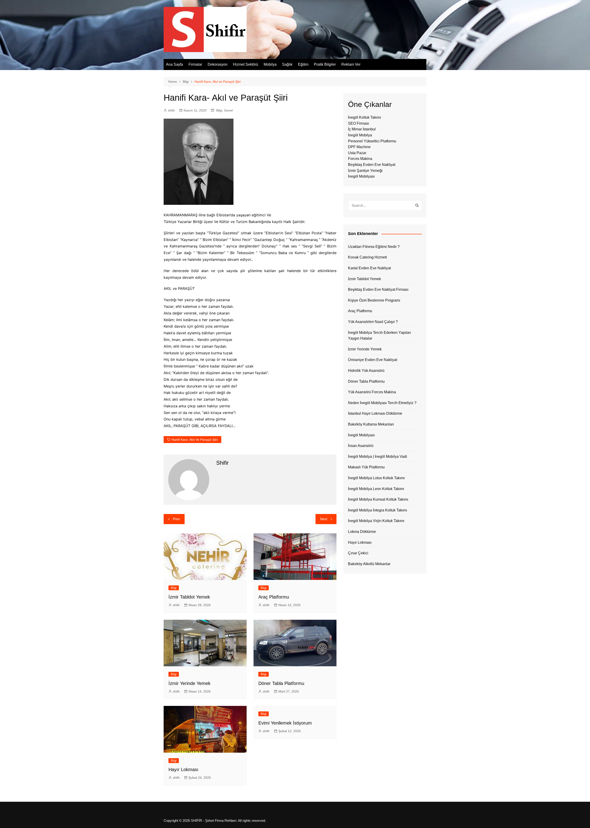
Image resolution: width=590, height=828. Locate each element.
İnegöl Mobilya (360, 135)
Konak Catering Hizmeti (367, 257)
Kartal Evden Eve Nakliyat (369, 268)
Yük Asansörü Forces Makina (372, 392)
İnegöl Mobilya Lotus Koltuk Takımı (376, 478)
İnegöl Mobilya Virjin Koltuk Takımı (376, 521)
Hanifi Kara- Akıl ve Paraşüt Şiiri (194, 439)
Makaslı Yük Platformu (366, 467)
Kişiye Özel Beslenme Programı (374, 300)
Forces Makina (360, 159)
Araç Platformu (273, 596)
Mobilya (270, 64)
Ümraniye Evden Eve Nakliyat (372, 360)
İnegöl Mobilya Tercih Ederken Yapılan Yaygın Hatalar (379, 336)
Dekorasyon (217, 64)
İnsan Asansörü (360, 446)
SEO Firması (358, 123)
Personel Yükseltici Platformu (372, 141)
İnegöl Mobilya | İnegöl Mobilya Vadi (377, 456)
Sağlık (287, 64)
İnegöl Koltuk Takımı (364, 117)
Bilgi (219, 110)
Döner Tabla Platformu (281, 683)
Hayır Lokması (183, 769)
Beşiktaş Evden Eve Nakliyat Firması (378, 289)
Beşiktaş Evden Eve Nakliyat (371, 165)
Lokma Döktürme (362, 532)
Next (323, 519)
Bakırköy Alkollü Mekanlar (369, 564)
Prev (176, 519)
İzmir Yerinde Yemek (189, 683)
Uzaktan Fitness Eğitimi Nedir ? (374, 247)
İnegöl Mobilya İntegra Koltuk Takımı (377, 510)
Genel (228, 110)
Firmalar (195, 64)
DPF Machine (359, 147)
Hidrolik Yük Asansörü (366, 371)
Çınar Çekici (358, 553)
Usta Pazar (357, 153)
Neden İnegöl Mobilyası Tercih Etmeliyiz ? (382, 403)
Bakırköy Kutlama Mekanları (371, 424)
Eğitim (303, 64)
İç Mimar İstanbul (362, 129)
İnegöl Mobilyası (361, 176)
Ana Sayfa (174, 64)
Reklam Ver (350, 64)
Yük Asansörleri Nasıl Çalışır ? (373, 322)
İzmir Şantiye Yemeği (365, 171)
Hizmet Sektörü (245, 64)
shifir (171, 110)
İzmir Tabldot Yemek (189, 596)
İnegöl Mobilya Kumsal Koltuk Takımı (378, 499)
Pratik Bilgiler (325, 64)
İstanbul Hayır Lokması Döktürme (375, 413)
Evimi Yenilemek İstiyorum (285, 722)
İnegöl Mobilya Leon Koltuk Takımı (376, 489)
